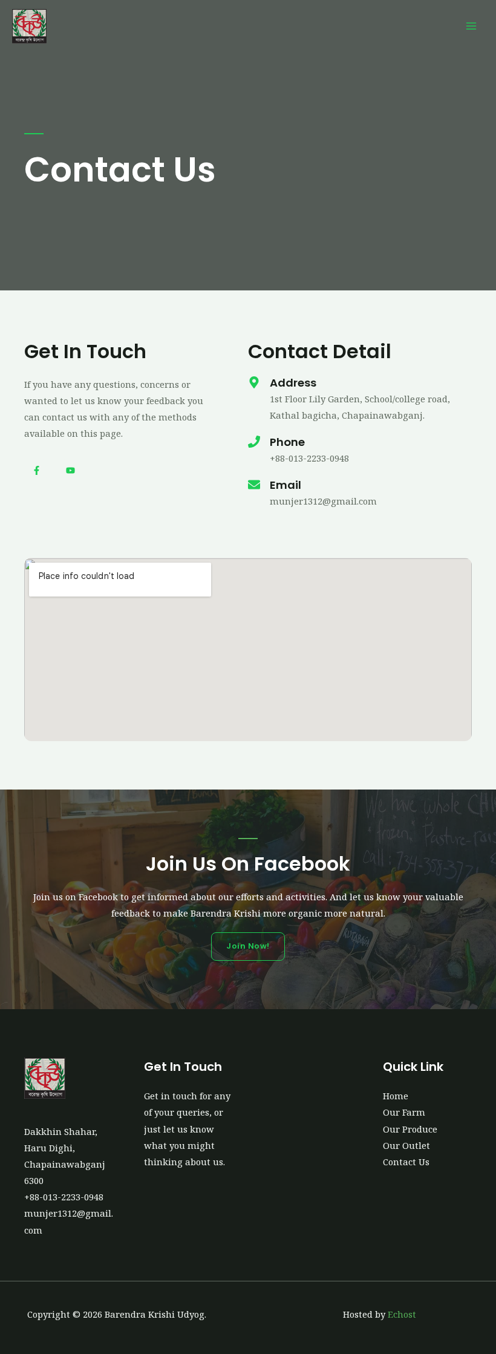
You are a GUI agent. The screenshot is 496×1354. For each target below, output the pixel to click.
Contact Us (406, 1162)
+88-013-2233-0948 (63, 1197)
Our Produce (410, 1129)
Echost (402, 1314)
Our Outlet (406, 1145)
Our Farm (404, 1112)
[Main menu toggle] (471, 26)
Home (395, 1096)
